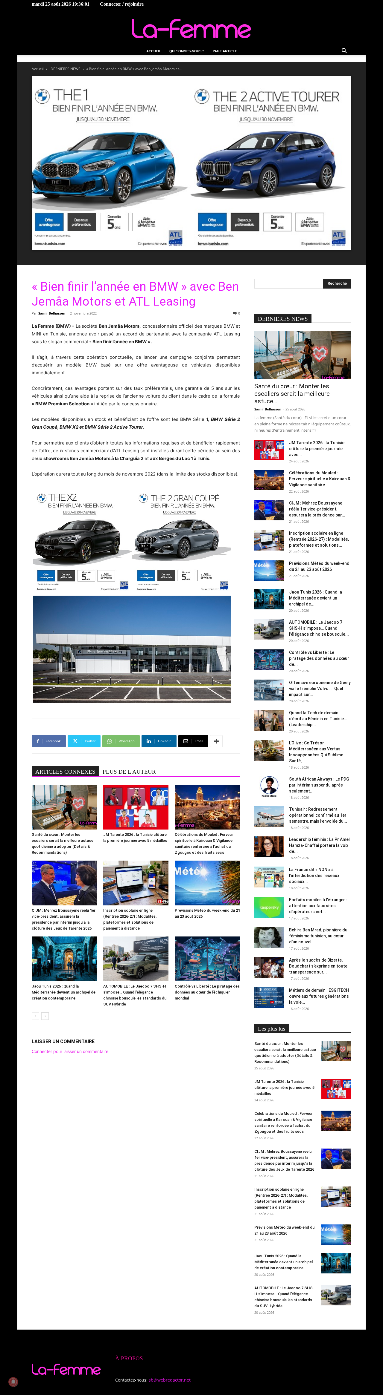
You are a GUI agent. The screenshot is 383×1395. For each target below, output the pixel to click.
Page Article (225, 51)
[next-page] (45, 1016)
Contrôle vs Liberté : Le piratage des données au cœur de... (319, 658)
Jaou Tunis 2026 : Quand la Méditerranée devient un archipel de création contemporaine (63, 992)
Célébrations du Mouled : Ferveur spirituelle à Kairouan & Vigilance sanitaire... (319, 478)
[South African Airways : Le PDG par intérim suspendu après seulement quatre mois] (269, 786)
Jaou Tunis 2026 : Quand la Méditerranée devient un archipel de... (315, 598)
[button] (344, 51)
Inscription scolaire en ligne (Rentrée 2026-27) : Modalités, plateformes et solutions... (319, 539)
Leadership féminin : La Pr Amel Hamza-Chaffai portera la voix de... (319, 845)
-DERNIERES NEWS (64, 68)
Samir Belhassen (51, 313)
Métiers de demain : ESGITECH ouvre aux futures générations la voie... (319, 996)
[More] (216, 741)
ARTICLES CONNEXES (65, 772)
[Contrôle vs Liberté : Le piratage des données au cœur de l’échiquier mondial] (207, 958)
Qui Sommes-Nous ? (186, 51)
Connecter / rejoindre (122, 4)
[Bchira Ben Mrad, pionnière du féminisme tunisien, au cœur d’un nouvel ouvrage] (269, 937)
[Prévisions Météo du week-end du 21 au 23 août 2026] (207, 883)
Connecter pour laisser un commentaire (70, 1051)
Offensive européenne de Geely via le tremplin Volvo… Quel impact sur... (320, 688)
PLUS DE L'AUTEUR (129, 772)
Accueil (153, 51)
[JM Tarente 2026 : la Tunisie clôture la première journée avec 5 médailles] (135, 807)
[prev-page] (35, 1016)
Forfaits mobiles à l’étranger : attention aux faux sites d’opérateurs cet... (318, 905)
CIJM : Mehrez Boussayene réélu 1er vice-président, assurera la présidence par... (317, 509)
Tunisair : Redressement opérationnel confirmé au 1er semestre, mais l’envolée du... (318, 815)
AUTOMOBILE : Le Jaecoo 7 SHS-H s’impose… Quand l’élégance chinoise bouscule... (319, 628)
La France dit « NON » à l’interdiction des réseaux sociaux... (314, 875)
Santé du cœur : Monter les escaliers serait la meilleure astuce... (292, 394)
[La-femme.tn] (191, 28)
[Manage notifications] (13, 1382)
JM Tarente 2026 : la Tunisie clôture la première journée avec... (316, 448)
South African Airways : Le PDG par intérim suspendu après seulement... (319, 785)
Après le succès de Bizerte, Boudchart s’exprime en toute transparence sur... (318, 966)
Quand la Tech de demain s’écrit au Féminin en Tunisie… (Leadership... (318, 718)
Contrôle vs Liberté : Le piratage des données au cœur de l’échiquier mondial (207, 992)
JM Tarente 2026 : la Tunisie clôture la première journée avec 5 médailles (284, 1087)
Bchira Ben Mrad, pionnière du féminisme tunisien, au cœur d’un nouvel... (318, 936)
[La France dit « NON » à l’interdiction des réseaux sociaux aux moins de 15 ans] (269, 877)
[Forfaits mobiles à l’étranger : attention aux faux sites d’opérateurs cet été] (269, 907)
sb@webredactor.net (170, 1380)
